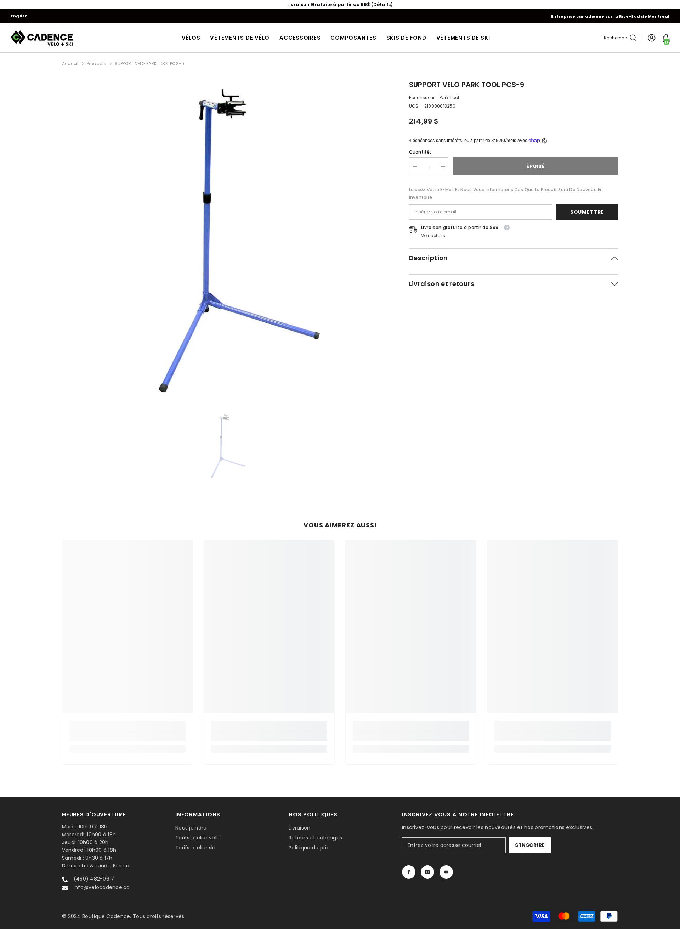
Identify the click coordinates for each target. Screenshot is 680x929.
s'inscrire (530, 845)
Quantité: (420, 152)
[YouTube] (446, 872)
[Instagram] (427, 872)
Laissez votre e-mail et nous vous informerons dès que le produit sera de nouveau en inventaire (506, 193)
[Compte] (651, 37)
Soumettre (587, 212)
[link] (127, 737)
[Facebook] (408, 872)
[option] (340, 4)
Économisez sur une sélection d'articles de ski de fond (340, 4)
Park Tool (449, 97)
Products (97, 64)
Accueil (70, 64)
